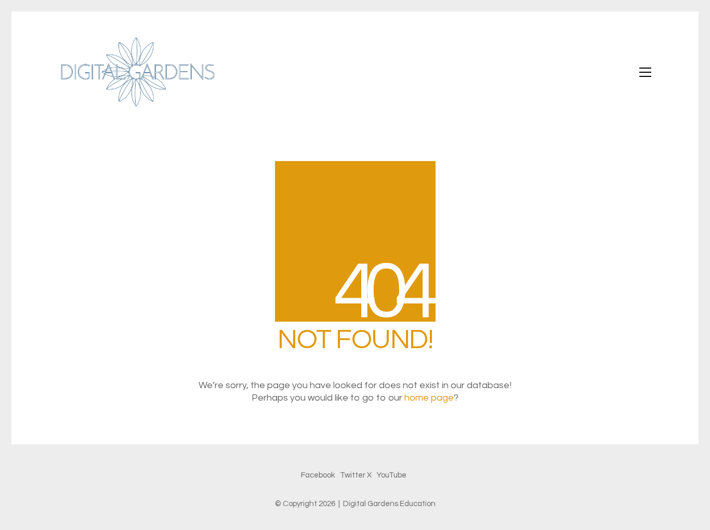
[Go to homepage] (137, 72)
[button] (645, 72)
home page (429, 398)
